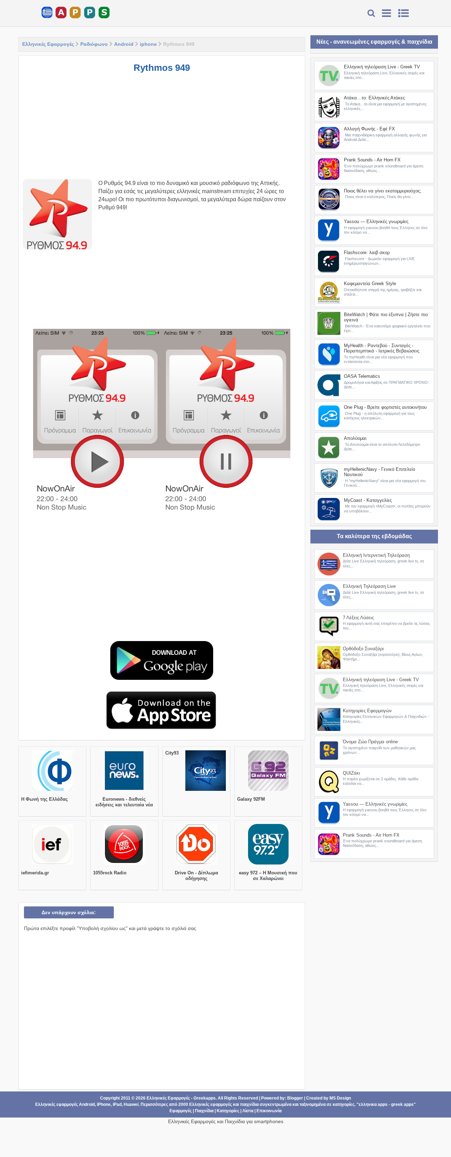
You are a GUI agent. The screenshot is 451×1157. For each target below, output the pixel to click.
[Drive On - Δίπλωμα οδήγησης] (196, 864)
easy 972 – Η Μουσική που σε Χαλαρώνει (268, 875)
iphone (148, 44)
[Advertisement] (161, 129)
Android (124, 44)
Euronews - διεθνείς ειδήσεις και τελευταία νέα (124, 801)
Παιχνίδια (204, 1110)
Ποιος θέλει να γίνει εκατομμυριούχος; (382, 190)
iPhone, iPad (109, 1104)
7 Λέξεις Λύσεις (358, 617)
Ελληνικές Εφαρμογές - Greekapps (181, 1098)
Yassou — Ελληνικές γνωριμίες (376, 221)
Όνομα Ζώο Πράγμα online (370, 741)
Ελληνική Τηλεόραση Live (369, 586)
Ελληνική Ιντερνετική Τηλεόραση (376, 555)
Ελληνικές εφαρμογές (210, 1104)
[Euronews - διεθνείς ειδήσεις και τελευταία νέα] (124, 791)
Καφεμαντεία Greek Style (370, 283)
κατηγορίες (343, 1104)
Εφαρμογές (180, 1110)
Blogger (295, 1098)
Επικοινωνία (269, 1110)
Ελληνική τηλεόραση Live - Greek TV (382, 66)
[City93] (205, 791)
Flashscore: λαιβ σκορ (367, 252)
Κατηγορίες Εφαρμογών (367, 710)
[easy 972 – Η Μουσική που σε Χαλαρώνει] (268, 864)
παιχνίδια (249, 1104)
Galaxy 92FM (251, 799)
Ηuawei (131, 1104)
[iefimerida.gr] (52, 864)
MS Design (340, 1098)
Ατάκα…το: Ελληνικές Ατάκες (374, 97)
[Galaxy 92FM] (268, 791)
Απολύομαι (355, 438)
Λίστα (247, 1110)
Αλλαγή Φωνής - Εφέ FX (369, 128)
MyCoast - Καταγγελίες (368, 500)
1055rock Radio (109, 872)
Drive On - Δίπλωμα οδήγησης (196, 875)
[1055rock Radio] (124, 864)
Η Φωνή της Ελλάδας (44, 799)
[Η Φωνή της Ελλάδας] (52, 791)
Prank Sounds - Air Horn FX (372, 159)
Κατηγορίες (228, 1110)
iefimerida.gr (35, 872)
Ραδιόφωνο (94, 44)
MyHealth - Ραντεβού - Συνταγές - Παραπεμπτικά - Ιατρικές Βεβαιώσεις (381, 348)
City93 (172, 753)
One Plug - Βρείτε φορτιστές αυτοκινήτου (385, 407)
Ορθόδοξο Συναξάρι (363, 648)
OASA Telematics (362, 376)
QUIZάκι (351, 773)
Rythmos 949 (162, 67)
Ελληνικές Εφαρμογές (48, 44)
